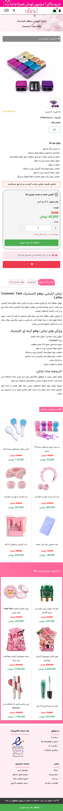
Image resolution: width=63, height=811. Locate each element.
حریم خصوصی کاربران (19, 783)
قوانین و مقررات (51, 783)
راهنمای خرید (22, 770)
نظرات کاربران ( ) (16, 282)
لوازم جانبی (43, 39)
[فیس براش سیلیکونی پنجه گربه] (16, 430)
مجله (56, 770)
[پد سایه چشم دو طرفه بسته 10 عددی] (47, 430)
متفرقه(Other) (46, 117)
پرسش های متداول (20, 774)
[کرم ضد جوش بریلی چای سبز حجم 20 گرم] (46, 591)
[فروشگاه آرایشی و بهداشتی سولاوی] (31, 11)
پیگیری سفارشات (51, 750)
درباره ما (54, 737)
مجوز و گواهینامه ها (49, 741)
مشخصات (31, 282)
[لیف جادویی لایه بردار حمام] (47, 525)
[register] (59, 11)
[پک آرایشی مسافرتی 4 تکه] (16, 525)
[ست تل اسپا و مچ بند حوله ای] (47, 477)
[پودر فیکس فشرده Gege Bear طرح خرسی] (16, 591)
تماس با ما (53, 746)
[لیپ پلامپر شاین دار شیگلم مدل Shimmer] (16, 687)
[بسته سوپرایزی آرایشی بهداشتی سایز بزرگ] (16, 639)
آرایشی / (52, 39)
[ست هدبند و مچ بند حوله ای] (16, 477)
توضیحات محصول (46, 282)
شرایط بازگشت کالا (20, 779)
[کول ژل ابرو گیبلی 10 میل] (46, 687)
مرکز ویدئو (53, 774)
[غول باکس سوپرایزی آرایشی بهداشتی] (46, 639)
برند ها (55, 779)
